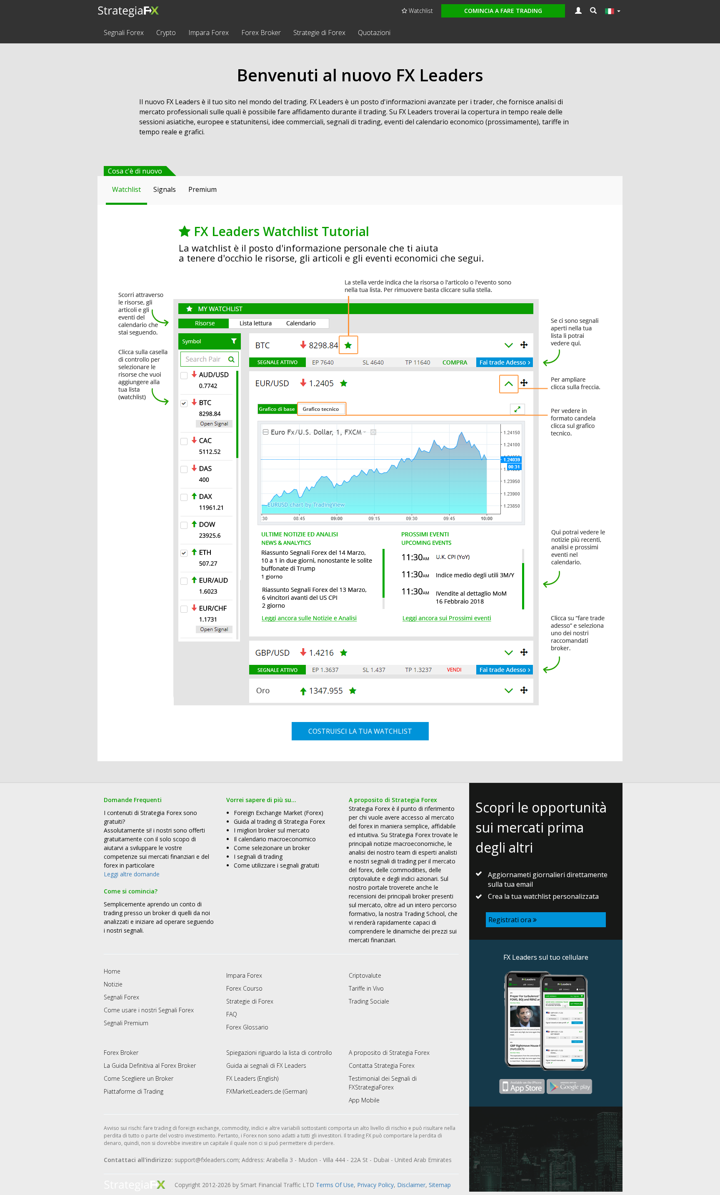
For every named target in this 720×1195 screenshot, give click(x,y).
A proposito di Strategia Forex (389, 1053)
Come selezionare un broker (272, 848)
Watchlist (420, 11)
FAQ (231, 1014)
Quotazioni (374, 32)
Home (112, 971)
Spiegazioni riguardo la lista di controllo (279, 1053)
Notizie (113, 984)
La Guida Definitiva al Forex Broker (150, 1065)
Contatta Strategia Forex (382, 1065)
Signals (164, 189)
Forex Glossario (247, 1027)
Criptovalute (365, 975)
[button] (593, 11)
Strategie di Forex (319, 32)
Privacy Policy (375, 1185)
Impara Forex (208, 32)
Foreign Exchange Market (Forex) (278, 813)
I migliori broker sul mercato (272, 830)
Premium (202, 189)
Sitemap (440, 1185)
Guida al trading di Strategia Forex (279, 821)
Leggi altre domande (132, 874)
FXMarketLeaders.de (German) (266, 1091)
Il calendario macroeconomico (275, 839)
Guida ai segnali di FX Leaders (266, 1065)
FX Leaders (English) (252, 1078)
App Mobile (364, 1100)
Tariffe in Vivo (366, 988)
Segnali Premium (126, 1023)
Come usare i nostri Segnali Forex (149, 1010)
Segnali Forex (124, 32)
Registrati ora (510, 919)
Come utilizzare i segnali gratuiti (276, 865)
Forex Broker (261, 32)
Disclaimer (411, 1185)
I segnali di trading (258, 856)
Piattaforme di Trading (133, 1091)
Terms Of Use (335, 1185)
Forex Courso (244, 988)
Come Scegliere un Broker (138, 1078)
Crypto (166, 32)
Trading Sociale (369, 1001)
